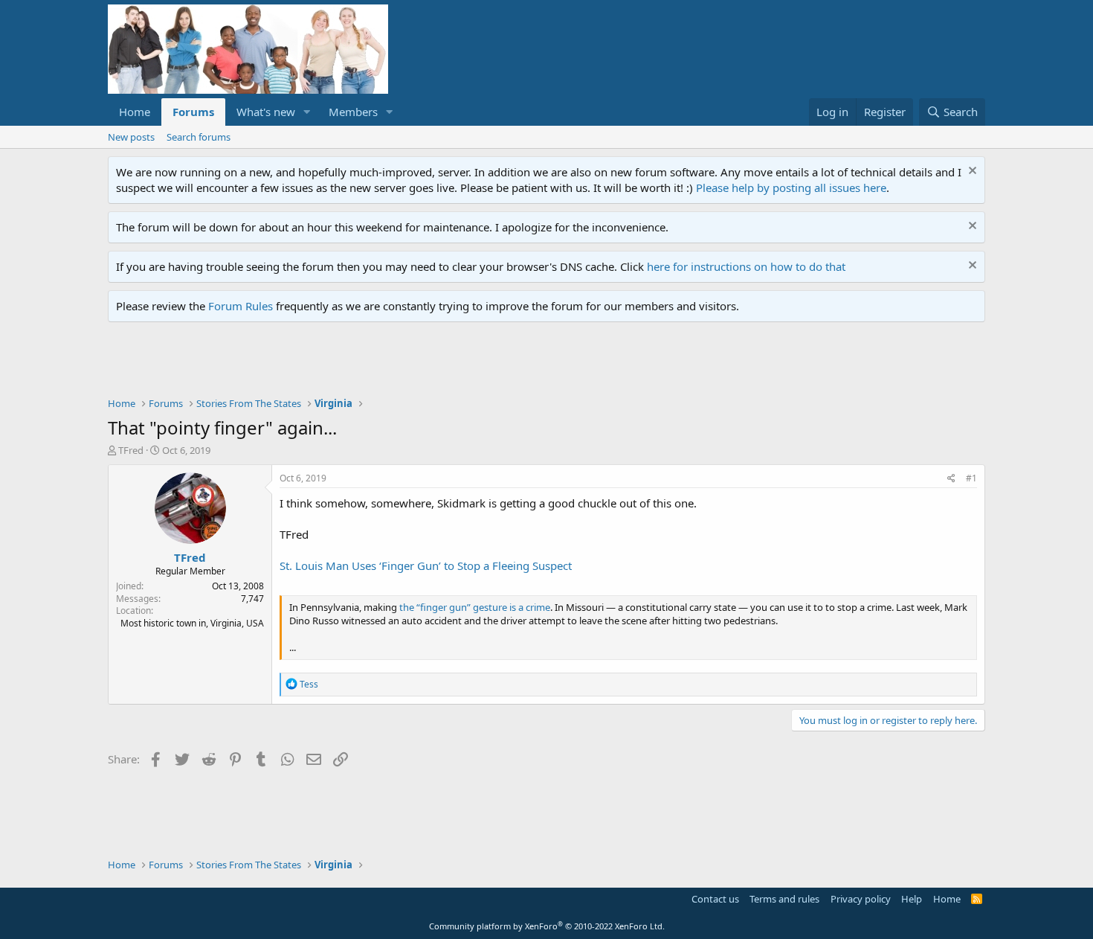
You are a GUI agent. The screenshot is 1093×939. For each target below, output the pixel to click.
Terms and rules (784, 899)
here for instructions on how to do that (746, 266)
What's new (265, 111)
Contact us (715, 899)
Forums (193, 111)
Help (911, 899)
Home (134, 111)
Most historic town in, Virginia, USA (192, 623)
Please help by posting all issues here (791, 187)
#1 (971, 478)
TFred (131, 450)
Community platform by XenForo (547, 926)
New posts (131, 137)
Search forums (198, 137)
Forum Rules (240, 305)
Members (353, 111)
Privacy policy (861, 899)
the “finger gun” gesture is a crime (474, 607)
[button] (307, 112)
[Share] (951, 478)
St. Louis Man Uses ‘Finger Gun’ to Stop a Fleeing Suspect (426, 565)
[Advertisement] (378, 363)
